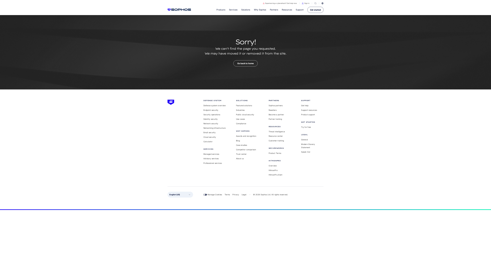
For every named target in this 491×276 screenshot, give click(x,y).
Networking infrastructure (214, 128)
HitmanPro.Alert (275, 175)
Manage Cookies (215, 194)
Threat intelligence (277, 131)
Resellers (273, 110)
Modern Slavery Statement (308, 145)
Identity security (210, 119)
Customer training (276, 141)
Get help (304, 105)
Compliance (241, 123)
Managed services (211, 154)
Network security (210, 123)
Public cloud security (245, 114)
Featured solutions (244, 105)
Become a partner (276, 114)
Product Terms (275, 153)
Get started (315, 10)
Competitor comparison (246, 149)
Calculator (208, 141)
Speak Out (305, 152)
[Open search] (315, 3)
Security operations (211, 114)
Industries (240, 110)
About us (240, 158)
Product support (308, 114)
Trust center (241, 154)
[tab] (214, 100)
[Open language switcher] (322, 3)
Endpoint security (210, 110)
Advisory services (211, 158)
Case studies (241, 145)
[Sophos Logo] (179, 9)
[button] (305, 3)
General (304, 140)
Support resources (309, 110)
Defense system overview (214, 105)
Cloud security (209, 137)
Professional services (212, 163)
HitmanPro (273, 170)
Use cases (240, 119)
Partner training (275, 119)
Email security (209, 132)
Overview (273, 166)
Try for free (306, 127)
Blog (238, 141)
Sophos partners (276, 105)
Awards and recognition (246, 136)
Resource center (276, 136)
